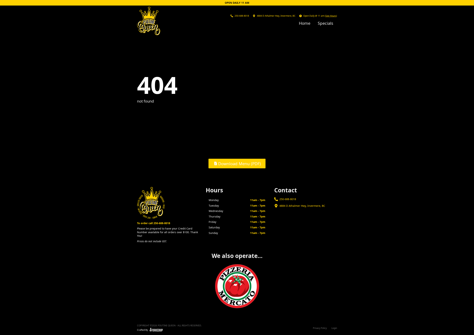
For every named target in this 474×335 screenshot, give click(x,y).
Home (304, 23)
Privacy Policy (320, 328)
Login (334, 328)
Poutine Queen (167, 325)
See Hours (331, 15)
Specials (325, 23)
